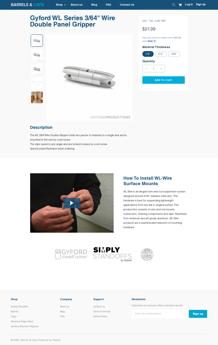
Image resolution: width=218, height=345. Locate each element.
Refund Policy (100, 317)
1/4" (160, 54)
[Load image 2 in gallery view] (37, 55)
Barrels (14, 312)
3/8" (174, 54)
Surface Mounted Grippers (25, 327)
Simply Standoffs (19, 307)
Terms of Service (101, 312)
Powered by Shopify (49, 340)
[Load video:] (72, 203)
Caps (38, 5)
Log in (189, 5)
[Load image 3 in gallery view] (37, 69)
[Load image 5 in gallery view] (37, 97)
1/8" (148, 54)
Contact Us (99, 307)
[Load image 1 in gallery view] (37, 41)
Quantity (148, 61)
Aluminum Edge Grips (22, 322)
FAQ (62, 317)
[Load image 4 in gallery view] (37, 83)
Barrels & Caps (29, 340)
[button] (62, 5)
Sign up (198, 313)
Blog (62, 312)
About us (64, 307)
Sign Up (201, 5)
